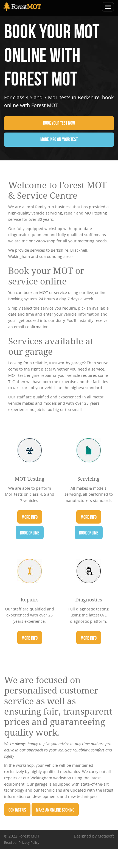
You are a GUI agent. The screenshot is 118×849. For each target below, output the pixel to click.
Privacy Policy (29, 843)
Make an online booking (55, 810)
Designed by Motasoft (94, 836)
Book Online (29, 533)
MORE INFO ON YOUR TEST (59, 139)
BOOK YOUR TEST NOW (59, 123)
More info (30, 517)
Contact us (17, 810)
